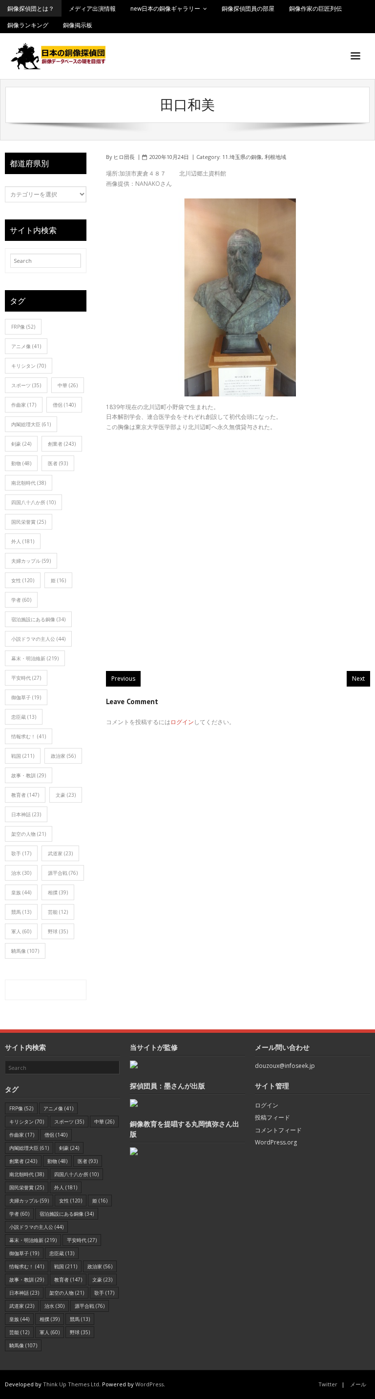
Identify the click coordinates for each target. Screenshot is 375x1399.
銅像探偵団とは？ (30, 8)
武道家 (60, 853)
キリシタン (28, 365)
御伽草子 (26, 697)
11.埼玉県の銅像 (242, 156)
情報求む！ (28, 736)
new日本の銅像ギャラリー (165, 8)
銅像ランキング (27, 25)
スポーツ (26, 385)
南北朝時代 (28, 482)
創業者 (62, 443)
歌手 (21, 853)
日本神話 (26, 814)
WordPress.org (276, 1142)
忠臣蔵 (23, 716)
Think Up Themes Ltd (71, 1384)
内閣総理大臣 (31, 424)
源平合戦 (63, 872)
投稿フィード (272, 1117)
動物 (21, 463)
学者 (21, 599)
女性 (22, 580)
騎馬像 (25, 950)
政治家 (63, 755)
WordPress (149, 1384)
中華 (68, 385)
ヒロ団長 (124, 156)
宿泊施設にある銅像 (38, 619)
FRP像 (23, 326)
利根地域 (275, 156)
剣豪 (21, 443)
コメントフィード (278, 1130)
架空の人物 (28, 833)
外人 (22, 541)
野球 (58, 931)
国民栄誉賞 (28, 521)
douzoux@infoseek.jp (285, 1066)
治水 (21, 872)
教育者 (25, 794)
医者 (58, 463)
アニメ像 (26, 346)
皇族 (21, 892)
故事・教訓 (28, 775)
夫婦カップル (31, 560)
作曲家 (23, 404)
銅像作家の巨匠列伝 (315, 8)
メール (358, 1384)
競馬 (21, 911)
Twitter (327, 1384)
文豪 (66, 794)
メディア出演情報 (92, 8)
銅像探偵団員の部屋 (248, 8)
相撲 (58, 892)
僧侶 (64, 404)
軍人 (21, 931)
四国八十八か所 (33, 502)
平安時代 (26, 677)
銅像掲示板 (77, 25)
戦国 (22, 755)
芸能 (58, 911)
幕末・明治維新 (35, 658)
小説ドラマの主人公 (38, 638)
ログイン (182, 722)
